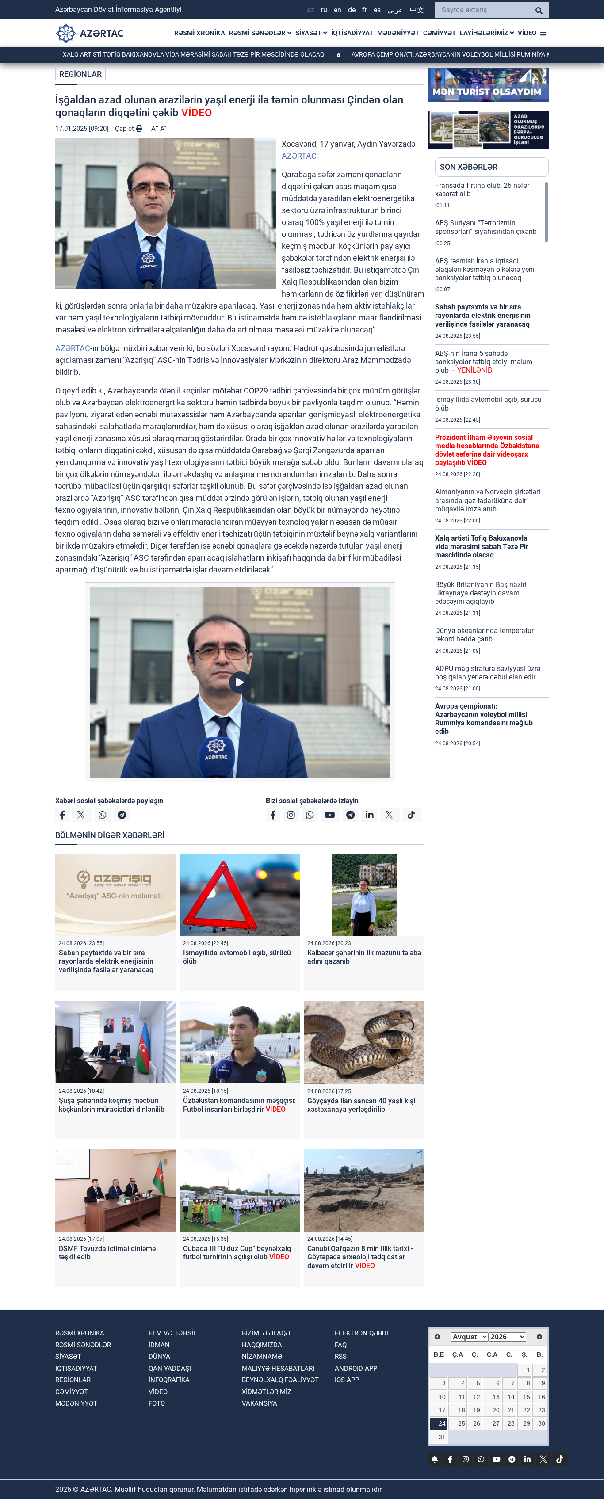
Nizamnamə (262, 1357)
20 (496, 1410)
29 (526, 1423)
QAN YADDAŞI (170, 1369)
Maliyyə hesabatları (278, 1369)
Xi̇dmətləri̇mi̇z (266, 1392)
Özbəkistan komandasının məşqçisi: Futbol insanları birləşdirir (239, 1104)
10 (442, 1396)
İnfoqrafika (169, 1380)
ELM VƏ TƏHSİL (173, 1333)
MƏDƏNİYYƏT (398, 33)
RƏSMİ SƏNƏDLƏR (258, 33)
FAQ (341, 1345)
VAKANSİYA (259, 1403)
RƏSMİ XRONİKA (199, 33)
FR (364, 10)
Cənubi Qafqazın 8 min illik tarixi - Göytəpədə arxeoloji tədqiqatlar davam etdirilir (360, 1257)
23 (541, 1410)
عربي (395, 10)
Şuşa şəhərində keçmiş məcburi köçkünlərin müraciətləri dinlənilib (111, 1104)
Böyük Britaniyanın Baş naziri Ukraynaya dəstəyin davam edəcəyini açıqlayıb (481, 593)
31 (442, 1437)
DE (352, 10)
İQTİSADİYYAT (352, 33)
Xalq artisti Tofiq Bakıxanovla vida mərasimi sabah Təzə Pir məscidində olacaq (146, 54)
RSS (341, 1357)
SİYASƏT (309, 33)
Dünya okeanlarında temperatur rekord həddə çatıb (484, 634)
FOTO (157, 1403)
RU (324, 10)
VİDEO (527, 33)
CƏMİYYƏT (439, 33)
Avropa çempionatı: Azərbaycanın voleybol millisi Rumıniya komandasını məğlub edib (484, 719)
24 (442, 1423)
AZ (310, 10)
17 (442, 1410)
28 (511, 1423)
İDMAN (159, 1345)
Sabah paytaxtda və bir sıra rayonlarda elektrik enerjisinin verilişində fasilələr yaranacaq (106, 961)
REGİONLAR (80, 74)
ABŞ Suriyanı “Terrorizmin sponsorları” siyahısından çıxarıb (486, 227)
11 (462, 1396)
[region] (492, 468)
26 (476, 1423)
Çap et (125, 129)
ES (377, 10)
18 (461, 1410)
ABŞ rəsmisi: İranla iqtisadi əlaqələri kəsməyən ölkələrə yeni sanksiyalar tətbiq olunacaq (485, 269)
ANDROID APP (356, 1369)
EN (337, 10)
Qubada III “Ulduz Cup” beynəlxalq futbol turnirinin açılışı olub (237, 1252)
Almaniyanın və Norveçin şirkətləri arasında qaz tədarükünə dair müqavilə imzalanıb (487, 500)
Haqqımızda (262, 1345)
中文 (417, 10)
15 (526, 1396)
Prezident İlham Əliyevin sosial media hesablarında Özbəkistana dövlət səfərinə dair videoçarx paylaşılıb (487, 450)
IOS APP (347, 1380)
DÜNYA (159, 1357)
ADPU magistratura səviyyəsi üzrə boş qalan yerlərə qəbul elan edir (487, 672)
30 (541, 1423)
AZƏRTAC (299, 155)
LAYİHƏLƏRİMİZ (485, 33)
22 (526, 1410)
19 (476, 1410)
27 (496, 1423)
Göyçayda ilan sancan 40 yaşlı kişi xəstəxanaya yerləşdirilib (361, 1105)
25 (461, 1423)
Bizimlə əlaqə (266, 1333)
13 (496, 1396)
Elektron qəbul (362, 1333)
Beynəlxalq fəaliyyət (280, 1380)
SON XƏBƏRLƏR (468, 167)
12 (476, 1396)
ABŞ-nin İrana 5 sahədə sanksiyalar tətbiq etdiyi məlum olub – (483, 361)
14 (511, 1396)
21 (511, 1410)
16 (541, 1396)
